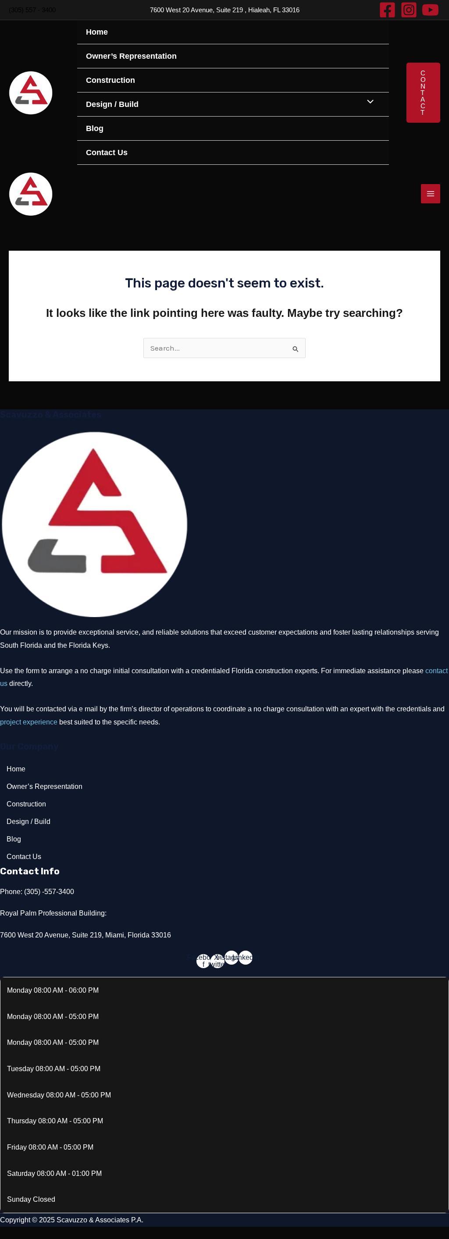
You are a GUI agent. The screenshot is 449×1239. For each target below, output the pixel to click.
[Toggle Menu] (368, 102)
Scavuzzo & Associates (50, 414)
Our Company (29, 746)
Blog (94, 128)
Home (97, 32)
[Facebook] (387, 10)
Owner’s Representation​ (131, 56)
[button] (423, 93)
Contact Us (107, 152)
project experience (28, 722)
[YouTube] (430, 10)
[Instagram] (409, 10)
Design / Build (112, 104)
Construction (110, 80)
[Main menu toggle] (430, 193)
